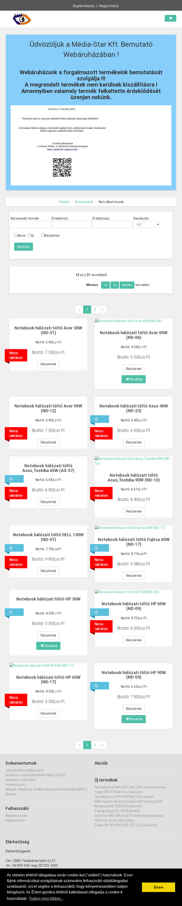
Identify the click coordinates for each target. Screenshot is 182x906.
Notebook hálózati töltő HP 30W (48, 598)
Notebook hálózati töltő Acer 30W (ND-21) (48, 330)
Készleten (52, 235)
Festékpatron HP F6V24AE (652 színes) (124, 797)
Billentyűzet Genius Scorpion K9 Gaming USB (128, 801)
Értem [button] (158, 887)
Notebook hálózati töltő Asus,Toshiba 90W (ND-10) (134, 477)
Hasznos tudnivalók (21, 780)
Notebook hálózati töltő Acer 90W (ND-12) (48, 408)
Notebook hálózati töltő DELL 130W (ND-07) (48, 537)
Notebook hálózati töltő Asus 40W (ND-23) (134, 408)
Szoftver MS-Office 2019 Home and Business (129, 816)
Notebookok (84, 202)
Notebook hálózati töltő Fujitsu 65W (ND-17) (134, 542)
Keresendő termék (25, 218)
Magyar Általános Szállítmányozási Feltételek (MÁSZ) (46, 789)
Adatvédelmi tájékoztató (25, 770)
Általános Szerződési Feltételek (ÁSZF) (35, 775)
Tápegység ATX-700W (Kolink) (117, 811)
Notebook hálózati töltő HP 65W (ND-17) (48, 679)
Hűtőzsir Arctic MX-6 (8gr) (114, 820)
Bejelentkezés (84, 6)
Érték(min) (60, 218)
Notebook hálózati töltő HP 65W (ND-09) (134, 606)
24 (114, 285)
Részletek (48, 364)
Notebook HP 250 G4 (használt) (118, 806)
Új (32, 235)
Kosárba (136, 379)
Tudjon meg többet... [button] (46, 899)
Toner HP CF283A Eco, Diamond (118, 792)
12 (105, 285)
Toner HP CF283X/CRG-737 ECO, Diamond (126, 825)
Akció (21, 235)
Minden (127, 285)
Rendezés (141, 218)
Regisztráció (109, 6)
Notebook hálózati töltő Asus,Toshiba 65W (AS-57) (48, 468)
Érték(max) (100, 218)
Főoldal (64, 202)
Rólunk (11, 794)
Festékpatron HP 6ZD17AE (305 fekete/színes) (130, 787)
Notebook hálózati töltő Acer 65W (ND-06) (134, 335)
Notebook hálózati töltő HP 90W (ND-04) (134, 675)
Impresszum (15, 784)
